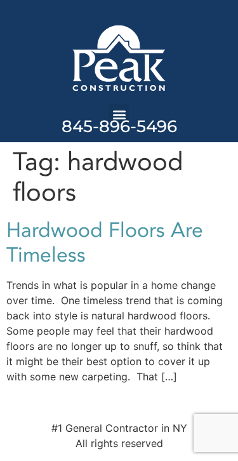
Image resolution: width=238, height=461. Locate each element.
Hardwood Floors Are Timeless (104, 243)
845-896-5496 (119, 126)
